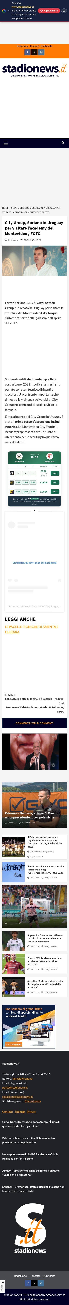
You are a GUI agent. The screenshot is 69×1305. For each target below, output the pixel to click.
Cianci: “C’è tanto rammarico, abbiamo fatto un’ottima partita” (44, 961)
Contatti (34, 45)
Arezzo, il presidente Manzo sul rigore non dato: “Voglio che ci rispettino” (31, 1172)
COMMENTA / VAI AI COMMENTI (34, 723)
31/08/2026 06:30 (36, 856)
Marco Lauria (33, 1101)
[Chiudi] (8, 11)
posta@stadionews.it (15, 1087)
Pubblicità (46, 45)
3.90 (25, 482)
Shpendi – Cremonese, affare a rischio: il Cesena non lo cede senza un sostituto (45, 938)
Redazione (22, 45)
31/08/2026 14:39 (28, 822)
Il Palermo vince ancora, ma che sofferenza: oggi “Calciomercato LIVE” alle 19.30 (45, 869)
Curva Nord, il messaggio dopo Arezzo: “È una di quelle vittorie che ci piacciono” (31, 1124)
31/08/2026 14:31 (28, 923)
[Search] (63, 143)
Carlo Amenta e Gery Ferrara (42, 851)
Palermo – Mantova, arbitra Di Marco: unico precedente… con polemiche (31, 815)
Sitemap (20, 1111)
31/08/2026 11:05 (50, 946)
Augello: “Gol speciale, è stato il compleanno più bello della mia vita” (45, 984)
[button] (9, 143)
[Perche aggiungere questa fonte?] (64, 10)
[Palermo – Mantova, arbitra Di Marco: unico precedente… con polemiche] (34, 805)
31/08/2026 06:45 (50, 877)
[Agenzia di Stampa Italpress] (28, 1026)
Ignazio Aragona (22, 1078)
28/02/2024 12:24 (32, 240)
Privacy (31, 1111)
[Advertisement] (34, 110)
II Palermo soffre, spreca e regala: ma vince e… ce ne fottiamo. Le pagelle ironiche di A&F (44, 841)
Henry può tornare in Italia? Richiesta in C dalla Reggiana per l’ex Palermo (34, 915)
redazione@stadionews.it (17, 1096)
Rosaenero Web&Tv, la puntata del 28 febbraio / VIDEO (35, 707)
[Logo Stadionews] (30, 1228)
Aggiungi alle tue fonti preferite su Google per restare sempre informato (24, 11)
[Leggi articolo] (13, 847)
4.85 (33, 482)
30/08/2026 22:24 (50, 969)
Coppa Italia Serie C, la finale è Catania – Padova (34, 697)
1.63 (18, 482)
